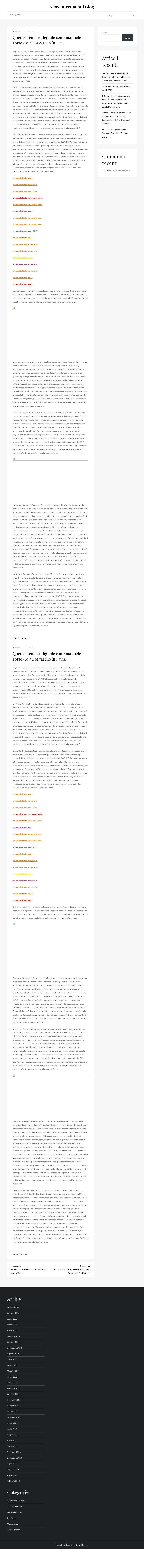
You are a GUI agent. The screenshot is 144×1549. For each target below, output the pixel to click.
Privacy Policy (15, 14)
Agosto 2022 (13, 1353)
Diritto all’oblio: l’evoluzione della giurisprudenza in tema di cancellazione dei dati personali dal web (116, 118)
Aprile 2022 (12, 1377)
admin (17, 31)
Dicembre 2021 (14, 1400)
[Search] (133, 15)
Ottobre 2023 (13, 1313)
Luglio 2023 (12, 1319)
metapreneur (13, 1524)
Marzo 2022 (12, 1382)
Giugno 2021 (13, 1434)
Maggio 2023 (13, 1324)
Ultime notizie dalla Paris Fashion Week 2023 (116, 88)
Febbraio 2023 (13, 1336)
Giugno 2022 (13, 1365)
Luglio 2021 (12, 1429)
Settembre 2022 (14, 1348)
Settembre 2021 (14, 1417)
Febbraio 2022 (13, 1388)
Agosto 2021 (13, 1423)
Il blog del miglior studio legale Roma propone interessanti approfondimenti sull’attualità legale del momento (116, 101)
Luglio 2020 (12, 1463)
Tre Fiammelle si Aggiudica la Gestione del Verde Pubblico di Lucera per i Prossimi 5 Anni (116, 77)
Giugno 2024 (13, 1307)
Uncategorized (13, 1529)
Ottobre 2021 (13, 1411)
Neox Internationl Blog (72, 7)
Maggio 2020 (13, 1469)
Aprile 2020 (12, 1475)
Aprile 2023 (12, 1330)
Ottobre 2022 (13, 1342)
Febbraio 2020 (13, 1481)
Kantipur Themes (80, 1545)
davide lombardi (14, 1506)
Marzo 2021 (12, 1446)
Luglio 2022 (12, 1359)
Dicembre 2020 (14, 1452)
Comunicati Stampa (21, 638)
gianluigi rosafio (14, 1512)
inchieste (11, 1518)
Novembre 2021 (14, 1406)
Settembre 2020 (14, 1458)
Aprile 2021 (12, 1440)
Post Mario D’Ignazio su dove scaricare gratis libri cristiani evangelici (115, 133)
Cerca (104, 32)
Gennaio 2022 (13, 1394)
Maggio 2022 (13, 1371)
